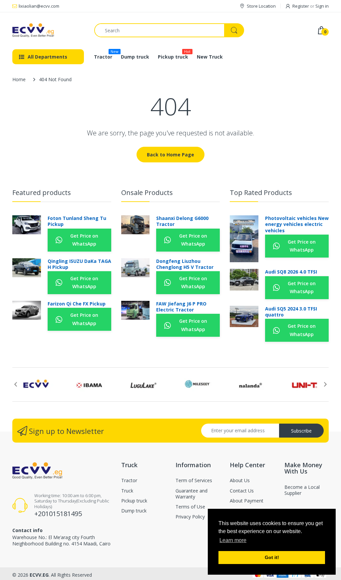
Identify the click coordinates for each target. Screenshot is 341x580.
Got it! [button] (272, 557)
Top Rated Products (261, 192)
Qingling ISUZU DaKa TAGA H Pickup (79, 264)
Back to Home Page (170, 154)
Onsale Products (147, 192)
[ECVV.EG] (48, 30)
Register (300, 6)
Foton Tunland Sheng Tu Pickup (77, 221)
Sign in (322, 6)
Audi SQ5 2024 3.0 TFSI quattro (291, 312)
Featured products (41, 192)
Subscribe (301, 431)
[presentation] (15, 384)
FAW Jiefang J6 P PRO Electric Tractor (181, 307)
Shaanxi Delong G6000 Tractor (182, 221)
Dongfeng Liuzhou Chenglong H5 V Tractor (184, 264)
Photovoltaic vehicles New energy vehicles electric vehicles (297, 224)
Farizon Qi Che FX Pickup (77, 304)
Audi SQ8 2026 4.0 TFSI (291, 272)
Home (19, 79)
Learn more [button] (232, 540)
